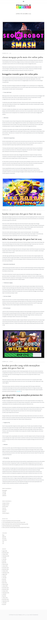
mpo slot (4, 508)
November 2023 (5, 589)
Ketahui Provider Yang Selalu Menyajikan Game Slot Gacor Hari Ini (21, 366)
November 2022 (5, 599)
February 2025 (5, 564)
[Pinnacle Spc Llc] (23, 8)
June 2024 (4, 577)
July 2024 (4, 576)
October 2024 (5, 570)
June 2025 (4, 559)
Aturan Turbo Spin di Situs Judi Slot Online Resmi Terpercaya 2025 (15, 524)
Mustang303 (4, 490)
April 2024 (4, 581)
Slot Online (4, 540)
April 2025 (4, 562)
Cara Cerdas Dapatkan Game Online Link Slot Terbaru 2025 (13, 522)
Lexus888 (4, 493)
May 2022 (4, 604)
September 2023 (5, 592)
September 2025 (5, 555)
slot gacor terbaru (5, 503)
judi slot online (5, 506)
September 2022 (5, 601)
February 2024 (5, 584)
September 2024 (5, 572)
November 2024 (5, 569)
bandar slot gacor (5, 513)
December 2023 (5, 587)
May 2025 (4, 561)
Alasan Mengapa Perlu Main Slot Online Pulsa (22, 57)
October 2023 (5, 591)
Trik (3, 543)
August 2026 (4, 550)
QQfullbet (4, 495)
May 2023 (4, 596)
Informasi (4, 536)
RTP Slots (11, 361)
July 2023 (4, 594)
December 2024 (5, 567)
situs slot (4, 511)
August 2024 (4, 574)
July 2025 (4, 557)
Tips (3, 541)
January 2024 (5, 585)
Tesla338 (4, 492)
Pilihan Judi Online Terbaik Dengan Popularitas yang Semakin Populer (16, 527)
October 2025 (5, 554)
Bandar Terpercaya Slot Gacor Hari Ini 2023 (21, 214)
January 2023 (5, 597)
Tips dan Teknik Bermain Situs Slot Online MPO (11, 520)
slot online (19, 391)
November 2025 (5, 552)
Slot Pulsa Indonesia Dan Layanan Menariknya (11, 525)
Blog (10, 53)
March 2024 (4, 582)
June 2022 (4, 602)
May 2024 (4, 579)
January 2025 (5, 565)
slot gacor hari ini (5, 504)
